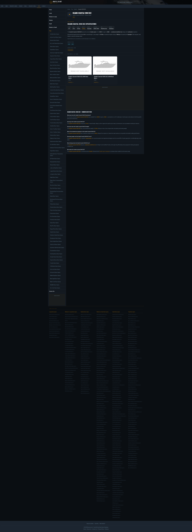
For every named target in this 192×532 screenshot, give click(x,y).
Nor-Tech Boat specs (53, 326)
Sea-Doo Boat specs (116, 444)
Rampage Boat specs (69, 374)
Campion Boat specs (101, 345)
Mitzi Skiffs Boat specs (132, 405)
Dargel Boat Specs (54, 96)
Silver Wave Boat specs (117, 457)
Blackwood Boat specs (117, 335)
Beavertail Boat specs (132, 337)
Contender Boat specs (85, 328)
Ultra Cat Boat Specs (55, 269)
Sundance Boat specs (116, 478)
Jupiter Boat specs (85, 355)
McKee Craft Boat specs (101, 407)
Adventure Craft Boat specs (102, 318)
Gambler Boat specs (132, 370)
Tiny (39, 6)
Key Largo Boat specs (116, 380)
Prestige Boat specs (69, 372)
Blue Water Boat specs (117, 339)
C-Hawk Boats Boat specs (102, 341)
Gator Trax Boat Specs (55, 129)
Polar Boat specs (100, 420)
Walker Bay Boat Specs (55, 275)
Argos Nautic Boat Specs (56, 59)
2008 (69, 44)
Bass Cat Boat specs (132, 333)
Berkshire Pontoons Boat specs (118, 333)
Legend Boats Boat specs (133, 395)
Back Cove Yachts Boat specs (71, 322)
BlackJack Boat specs (132, 341)
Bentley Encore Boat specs (118, 331)
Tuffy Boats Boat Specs (55, 266)
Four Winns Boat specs (70, 349)
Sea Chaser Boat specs (117, 440)
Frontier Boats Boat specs (133, 368)
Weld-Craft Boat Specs (55, 281)
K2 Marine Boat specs (132, 389)
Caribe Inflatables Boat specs (134, 349)
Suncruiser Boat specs (117, 476)
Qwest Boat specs (132, 426)
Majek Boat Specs (54, 177)
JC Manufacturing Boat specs (103, 389)
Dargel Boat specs (132, 353)
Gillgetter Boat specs (132, 378)
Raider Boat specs (100, 428)
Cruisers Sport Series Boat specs (103, 360)
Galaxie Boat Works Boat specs (118, 368)
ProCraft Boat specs (116, 426)
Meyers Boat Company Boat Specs (56, 181)
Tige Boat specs (100, 482)
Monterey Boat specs (85, 364)
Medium (20, 6)
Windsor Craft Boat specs (70, 388)
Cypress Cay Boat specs (102, 364)
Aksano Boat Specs (54, 40)
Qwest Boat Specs (54, 222)
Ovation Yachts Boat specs (70, 370)
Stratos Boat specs (116, 469)
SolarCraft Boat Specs (55, 244)
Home (2, 6)
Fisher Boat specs (116, 362)
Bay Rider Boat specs (116, 324)
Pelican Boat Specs (54, 204)
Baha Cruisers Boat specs (86, 314)
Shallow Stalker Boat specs (133, 434)
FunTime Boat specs (69, 351)
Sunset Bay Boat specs (117, 482)
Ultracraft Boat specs (132, 457)
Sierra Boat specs (116, 455)
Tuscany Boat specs (116, 496)
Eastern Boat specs (85, 337)
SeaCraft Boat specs (101, 447)
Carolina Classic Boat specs (70, 328)
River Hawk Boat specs (101, 432)
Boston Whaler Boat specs (86, 318)
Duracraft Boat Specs (55, 102)
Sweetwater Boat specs (117, 486)
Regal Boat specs (68, 376)
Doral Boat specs (68, 339)
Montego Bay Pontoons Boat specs (135, 407)
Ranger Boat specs (116, 428)
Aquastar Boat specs (132, 328)
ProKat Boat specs (84, 374)
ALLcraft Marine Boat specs (133, 320)
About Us (89, 529)
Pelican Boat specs (132, 413)
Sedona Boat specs (116, 449)
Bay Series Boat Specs (55, 68)
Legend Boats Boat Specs (56, 171)
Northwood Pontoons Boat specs (135, 411)
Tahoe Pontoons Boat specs (102, 478)
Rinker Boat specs (69, 378)
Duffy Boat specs (115, 357)
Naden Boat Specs (54, 196)
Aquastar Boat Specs (55, 55)
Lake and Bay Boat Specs (56, 168)
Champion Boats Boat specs (118, 347)
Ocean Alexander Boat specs (55, 328)
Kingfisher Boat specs (85, 357)
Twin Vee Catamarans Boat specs (103, 490)
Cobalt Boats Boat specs (86, 324)
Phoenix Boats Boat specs (133, 415)
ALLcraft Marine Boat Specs (56, 43)
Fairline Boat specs (53, 318)
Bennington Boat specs (101, 335)
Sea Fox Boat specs (101, 440)
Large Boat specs (53, 311)
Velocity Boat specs (101, 492)
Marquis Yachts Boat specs (54, 322)
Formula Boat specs (69, 343)
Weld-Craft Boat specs (132, 463)
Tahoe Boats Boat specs (101, 476)
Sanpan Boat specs (100, 438)
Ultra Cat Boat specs (132, 455)
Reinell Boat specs (116, 430)
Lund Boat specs (115, 389)
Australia (96, 523)
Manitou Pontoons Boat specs (103, 401)
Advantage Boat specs (101, 316)
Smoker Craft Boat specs (117, 463)
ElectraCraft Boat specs (117, 360)
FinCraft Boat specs (132, 364)
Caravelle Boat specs (101, 349)
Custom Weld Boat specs (102, 362)
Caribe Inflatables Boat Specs (57, 90)
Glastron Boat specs (101, 378)
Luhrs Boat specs (68, 359)
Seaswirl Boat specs (85, 384)
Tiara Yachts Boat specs (70, 384)
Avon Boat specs (131, 331)
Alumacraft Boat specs (117, 316)
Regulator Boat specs (85, 378)
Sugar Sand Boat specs (117, 471)
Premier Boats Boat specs (102, 422)
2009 (72, 44)
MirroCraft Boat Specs (55, 185)
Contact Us (51, 291)
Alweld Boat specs (132, 324)
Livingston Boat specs (132, 397)
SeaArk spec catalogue (104, 151)
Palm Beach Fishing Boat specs (118, 413)
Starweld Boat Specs (55, 250)
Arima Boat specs (116, 320)
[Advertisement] (57, 300)
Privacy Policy (101, 529)
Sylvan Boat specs (116, 488)
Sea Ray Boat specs (53, 335)
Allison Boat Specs (54, 46)
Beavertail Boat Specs (55, 71)
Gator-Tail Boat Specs (55, 132)
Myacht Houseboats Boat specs (71, 368)
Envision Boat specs (101, 372)
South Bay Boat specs (116, 465)
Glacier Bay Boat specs (85, 347)
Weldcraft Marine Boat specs (102, 496)
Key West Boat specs (101, 395)
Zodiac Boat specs (116, 517)
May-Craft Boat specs (101, 405)
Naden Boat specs (132, 409)
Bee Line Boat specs (132, 339)
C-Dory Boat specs (100, 339)
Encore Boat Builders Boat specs (135, 357)
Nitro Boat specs (115, 409)
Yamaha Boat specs (116, 515)
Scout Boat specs (84, 382)
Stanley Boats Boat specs (102, 459)
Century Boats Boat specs (102, 351)
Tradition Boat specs (101, 484)
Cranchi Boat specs (53, 316)
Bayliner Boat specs (69, 324)
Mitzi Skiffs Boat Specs (55, 188)
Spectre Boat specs (85, 387)
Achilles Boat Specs (54, 34)
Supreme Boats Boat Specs (56, 260)
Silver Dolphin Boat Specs (56, 241)
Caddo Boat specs (100, 343)
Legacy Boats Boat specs (70, 357)
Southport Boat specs (101, 453)
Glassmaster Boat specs (133, 380)
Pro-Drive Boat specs (132, 422)
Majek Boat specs (131, 399)
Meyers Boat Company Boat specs (135, 401)
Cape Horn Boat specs (101, 347)
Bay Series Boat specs (132, 335)
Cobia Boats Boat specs (101, 355)
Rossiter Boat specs (116, 432)
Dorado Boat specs (85, 335)
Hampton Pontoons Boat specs (134, 384)
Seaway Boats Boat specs (102, 449)
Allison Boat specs (132, 322)
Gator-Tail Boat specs (132, 374)
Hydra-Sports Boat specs (70, 353)
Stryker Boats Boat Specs (56, 256)
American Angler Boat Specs (56, 52)
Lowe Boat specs (115, 387)
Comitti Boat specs (100, 357)
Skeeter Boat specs (116, 459)
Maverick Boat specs (116, 395)
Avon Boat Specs (54, 62)
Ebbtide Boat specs (101, 368)
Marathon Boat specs (116, 391)
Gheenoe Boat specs (132, 376)
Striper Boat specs (100, 467)
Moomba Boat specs (116, 405)
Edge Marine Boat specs (101, 370)
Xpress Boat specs (116, 513)
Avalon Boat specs (100, 328)
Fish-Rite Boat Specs (55, 119)
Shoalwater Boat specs (133, 436)
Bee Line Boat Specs (54, 74)
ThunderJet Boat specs (101, 480)
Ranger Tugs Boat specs (102, 430)
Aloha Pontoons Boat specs (118, 314)
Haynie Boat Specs (54, 150)
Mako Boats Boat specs (101, 397)
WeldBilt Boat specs (132, 465)
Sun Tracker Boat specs (101, 469)
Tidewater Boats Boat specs (118, 492)
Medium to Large (13, 6)
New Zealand (102, 523)
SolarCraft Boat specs (132, 440)
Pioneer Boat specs (116, 422)
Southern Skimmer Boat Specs (57, 247)
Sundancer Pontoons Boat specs (119, 480)
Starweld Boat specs (132, 444)
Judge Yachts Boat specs (70, 355)
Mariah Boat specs (100, 403)
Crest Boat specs (116, 353)
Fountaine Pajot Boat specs (70, 347)
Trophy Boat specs (100, 488)
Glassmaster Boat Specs (56, 141)
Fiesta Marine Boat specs (86, 345)
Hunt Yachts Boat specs (54, 320)
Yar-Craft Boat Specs (55, 288)
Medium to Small (32, 6)
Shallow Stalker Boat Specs (56, 235)
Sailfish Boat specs (85, 380)
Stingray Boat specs (101, 465)
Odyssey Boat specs (116, 411)
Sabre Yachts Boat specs (70, 380)
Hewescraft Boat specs (101, 384)
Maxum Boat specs (69, 364)
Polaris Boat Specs (54, 213)
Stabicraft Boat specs (101, 457)
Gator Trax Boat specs (132, 372)
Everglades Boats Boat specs (87, 343)
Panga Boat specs (100, 415)
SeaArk (75, 9)
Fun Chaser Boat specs (117, 364)
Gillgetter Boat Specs (55, 138)
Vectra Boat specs (116, 498)
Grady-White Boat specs (86, 349)
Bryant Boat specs (100, 337)
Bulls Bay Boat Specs (55, 87)
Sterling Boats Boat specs (133, 447)
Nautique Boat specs (101, 411)
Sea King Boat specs (116, 442)
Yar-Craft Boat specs (132, 467)
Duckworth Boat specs (101, 366)
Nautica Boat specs (100, 409)
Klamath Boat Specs (54, 164)
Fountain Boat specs (69, 345)
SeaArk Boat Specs (54, 232)
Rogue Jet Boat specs (101, 436)
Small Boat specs (116, 311)
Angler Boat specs (100, 320)
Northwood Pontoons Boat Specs (56, 200)
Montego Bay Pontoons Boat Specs (56, 192)
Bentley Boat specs (116, 328)
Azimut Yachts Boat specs (54, 314)
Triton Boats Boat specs (101, 486)
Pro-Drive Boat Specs (55, 216)
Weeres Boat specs (116, 509)
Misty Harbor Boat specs (117, 401)
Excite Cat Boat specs (69, 341)
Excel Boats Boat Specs (55, 110)
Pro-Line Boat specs (85, 372)
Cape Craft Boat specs (117, 343)
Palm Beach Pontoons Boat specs (119, 415)
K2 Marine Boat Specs (55, 158)
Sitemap (107, 529)
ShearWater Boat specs (117, 453)
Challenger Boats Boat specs (87, 322)
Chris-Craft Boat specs (69, 335)
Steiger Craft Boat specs (102, 463)
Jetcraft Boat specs (85, 353)
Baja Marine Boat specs (85, 316)
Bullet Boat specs (131, 345)
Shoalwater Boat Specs (55, 238)
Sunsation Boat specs (101, 471)
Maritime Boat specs (116, 393)
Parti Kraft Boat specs (116, 418)
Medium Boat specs (85, 311)
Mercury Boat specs (116, 399)
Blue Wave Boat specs (132, 343)
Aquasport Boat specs (101, 324)
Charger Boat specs (116, 349)
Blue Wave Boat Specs (55, 80)
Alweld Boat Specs (54, 49)
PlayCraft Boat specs (101, 418)
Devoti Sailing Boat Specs (56, 99)
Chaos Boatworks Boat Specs (57, 93)
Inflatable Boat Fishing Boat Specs (56, 154)
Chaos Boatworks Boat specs (134, 351)
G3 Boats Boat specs (116, 366)
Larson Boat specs (84, 360)
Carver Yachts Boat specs (70, 330)
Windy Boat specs (68, 390)
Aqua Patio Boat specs (101, 322)
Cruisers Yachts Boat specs (70, 337)
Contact (44, 6)
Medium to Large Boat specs (71, 311)
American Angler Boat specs (134, 326)
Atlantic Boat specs (100, 326)
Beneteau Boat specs (69, 326)
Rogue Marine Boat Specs (56, 229)
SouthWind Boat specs (101, 455)
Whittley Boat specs (101, 498)
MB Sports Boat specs (116, 397)
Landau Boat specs (116, 382)
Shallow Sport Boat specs (117, 451)
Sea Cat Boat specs (116, 438)
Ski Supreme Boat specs (117, 461)
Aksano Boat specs (132, 318)
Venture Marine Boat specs (102, 494)
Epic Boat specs (100, 374)
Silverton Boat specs (69, 382)
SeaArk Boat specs (132, 432)
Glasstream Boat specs (101, 376)
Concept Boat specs (85, 326)
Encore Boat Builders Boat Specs (56, 106)
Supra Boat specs (100, 474)
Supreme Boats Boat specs (133, 449)
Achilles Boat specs (132, 314)
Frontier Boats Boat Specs (56, 122)
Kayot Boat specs (100, 393)
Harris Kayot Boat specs (117, 374)
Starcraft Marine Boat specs (102, 461)
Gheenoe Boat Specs (55, 135)
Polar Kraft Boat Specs (55, 210)
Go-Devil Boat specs (132, 382)
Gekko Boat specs (116, 372)
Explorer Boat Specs (54, 113)
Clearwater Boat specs (117, 351)
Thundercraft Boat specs (117, 490)
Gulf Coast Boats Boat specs (86, 351)
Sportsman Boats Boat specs (118, 467)
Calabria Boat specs (116, 341)
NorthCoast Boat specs (101, 413)
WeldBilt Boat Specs (54, 284)
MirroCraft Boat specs (132, 403)
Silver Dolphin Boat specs (133, 438)
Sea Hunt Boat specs (101, 442)
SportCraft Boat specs (85, 389)
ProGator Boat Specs (55, 219)
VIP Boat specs (115, 502)
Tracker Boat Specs (54, 263)
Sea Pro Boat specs (101, 444)
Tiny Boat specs (131, 311)
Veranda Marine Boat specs (117, 500)
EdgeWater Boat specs (85, 339)
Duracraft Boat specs (132, 355)
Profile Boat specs (100, 426)
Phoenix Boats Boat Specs (56, 207)
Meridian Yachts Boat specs (70, 366)
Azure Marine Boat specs (102, 333)
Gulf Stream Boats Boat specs (103, 380)
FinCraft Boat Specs (54, 116)
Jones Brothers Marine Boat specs (104, 391)
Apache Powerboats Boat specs (71, 316)
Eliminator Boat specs (85, 341)
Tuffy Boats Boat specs (133, 453)
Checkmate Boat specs (101, 353)
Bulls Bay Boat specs (132, 347)
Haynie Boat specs (132, 387)
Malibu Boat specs (100, 399)
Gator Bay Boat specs (116, 370)
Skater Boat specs (100, 451)
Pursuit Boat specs (85, 376)
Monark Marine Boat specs (117, 403)
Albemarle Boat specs (69, 314)
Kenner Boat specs (116, 378)
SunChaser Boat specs (117, 474)
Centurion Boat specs (85, 320)
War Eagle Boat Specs (55, 278)
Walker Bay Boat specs (132, 459)
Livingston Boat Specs (55, 174)
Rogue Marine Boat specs (133, 430)
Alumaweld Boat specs (117, 318)
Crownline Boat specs (85, 331)
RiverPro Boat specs (132, 428)
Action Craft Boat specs (133, 316)
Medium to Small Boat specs (103, 311)
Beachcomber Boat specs (117, 326)
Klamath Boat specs (132, 391)
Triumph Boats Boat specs (117, 494)
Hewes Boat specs (116, 376)
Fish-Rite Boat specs (132, 366)
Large (6, 6)
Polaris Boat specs (132, 420)
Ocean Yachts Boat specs (54, 331)
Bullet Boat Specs (54, 83)
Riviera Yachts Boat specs (54, 333)
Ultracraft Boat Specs (55, 272)
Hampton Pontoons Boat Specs (57, 147)
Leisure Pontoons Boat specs (118, 384)
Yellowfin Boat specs (101, 500)
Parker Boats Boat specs (86, 370)
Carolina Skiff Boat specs (117, 345)
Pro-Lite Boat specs (116, 424)
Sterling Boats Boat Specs (56, 253)
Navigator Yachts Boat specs (55, 324)
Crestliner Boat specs (116, 355)
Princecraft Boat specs (101, 424)
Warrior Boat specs (116, 507)
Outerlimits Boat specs (85, 368)
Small (25, 6)
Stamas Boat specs (85, 391)
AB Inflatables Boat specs (102, 314)
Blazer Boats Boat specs (117, 337)
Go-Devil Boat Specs (54, 144)
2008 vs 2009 (70, 50)
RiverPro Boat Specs (55, 225)
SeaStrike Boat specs (116, 447)
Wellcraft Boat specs (69, 386)
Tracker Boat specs (132, 451)
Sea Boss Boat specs (116, 436)
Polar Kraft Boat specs (132, 418)
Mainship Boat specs (69, 361)
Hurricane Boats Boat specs (102, 387)
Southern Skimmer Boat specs (134, 442)
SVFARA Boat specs (116, 484)
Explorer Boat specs (132, 362)
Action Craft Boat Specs (55, 37)
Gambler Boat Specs (54, 125)
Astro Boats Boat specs (117, 322)
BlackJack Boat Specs (55, 77)
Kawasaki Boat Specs (55, 161)
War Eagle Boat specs (132, 461)
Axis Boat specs (100, 331)
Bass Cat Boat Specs (55, 65)
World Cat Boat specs (85, 393)
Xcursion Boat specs (116, 511)
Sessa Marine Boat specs (54, 337)
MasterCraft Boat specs (85, 362)
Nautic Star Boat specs (117, 407)
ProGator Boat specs (132, 424)
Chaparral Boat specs (69, 332)
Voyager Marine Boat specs (117, 505)
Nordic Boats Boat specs (86, 366)
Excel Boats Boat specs (133, 360)
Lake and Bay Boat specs (133, 393)
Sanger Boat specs (116, 434)
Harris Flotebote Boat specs (102, 382)
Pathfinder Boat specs (117, 420)
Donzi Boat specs (84, 333)
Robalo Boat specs (100, 434)
